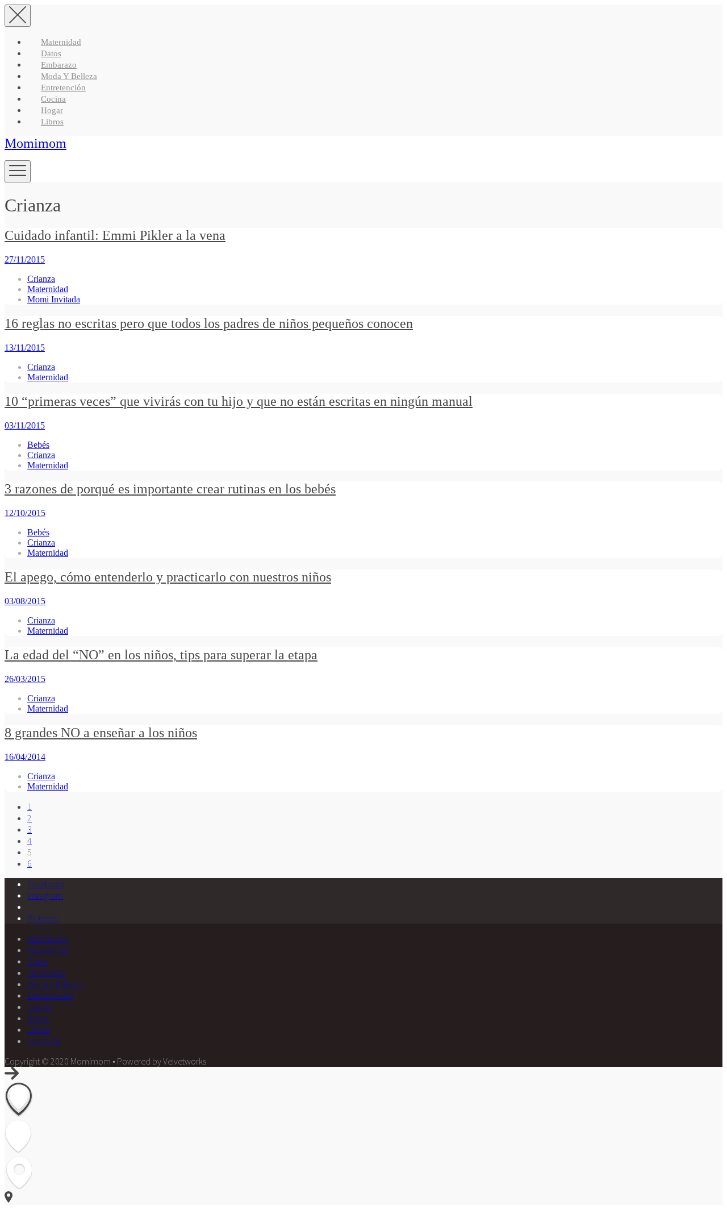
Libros (52, 121)
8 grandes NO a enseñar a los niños (101, 732)
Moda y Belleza (69, 76)
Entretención (63, 87)
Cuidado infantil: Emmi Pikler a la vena (115, 235)
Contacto (44, 1040)
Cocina (53, 98)
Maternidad (61, 42)
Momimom (35, 143)
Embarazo (59, 64)
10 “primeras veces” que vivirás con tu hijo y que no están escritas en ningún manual (239, 401)
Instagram (45, 895)
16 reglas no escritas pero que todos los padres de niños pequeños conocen (209, 323)
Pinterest (43, 918)
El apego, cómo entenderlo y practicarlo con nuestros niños (168, 576)
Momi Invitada (53, 299)
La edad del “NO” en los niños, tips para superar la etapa (161, 654)
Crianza (41, 279)
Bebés (38, 445)
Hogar (52, 110)
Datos (51, 53)
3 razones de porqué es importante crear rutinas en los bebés (170, 488)
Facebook (45, 883)
